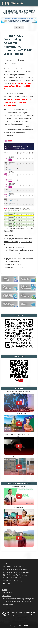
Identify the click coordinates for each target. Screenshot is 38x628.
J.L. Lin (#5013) (11, 63)
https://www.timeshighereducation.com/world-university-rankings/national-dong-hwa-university (19, 250)
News (20, 27)
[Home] (16, 27)
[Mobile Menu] (36, 3)
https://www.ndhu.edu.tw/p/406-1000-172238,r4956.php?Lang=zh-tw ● (18, 242)
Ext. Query (6, 584)
